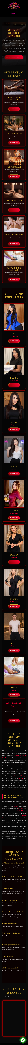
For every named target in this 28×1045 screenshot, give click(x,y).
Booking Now (14, 109)
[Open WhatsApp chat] (23, 1040)
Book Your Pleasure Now (14, 57)
